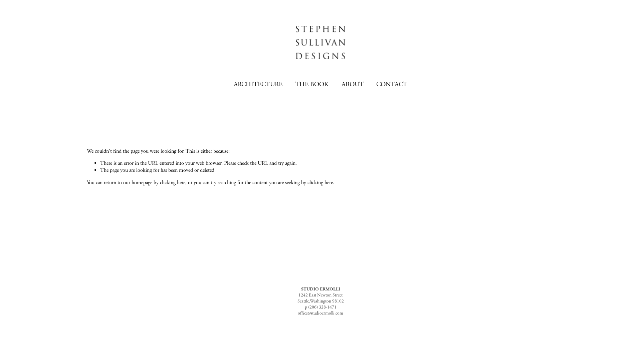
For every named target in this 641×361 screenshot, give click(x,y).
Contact (391, 84)
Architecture (258, 84)
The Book (312, 84)
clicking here (172, 182)
